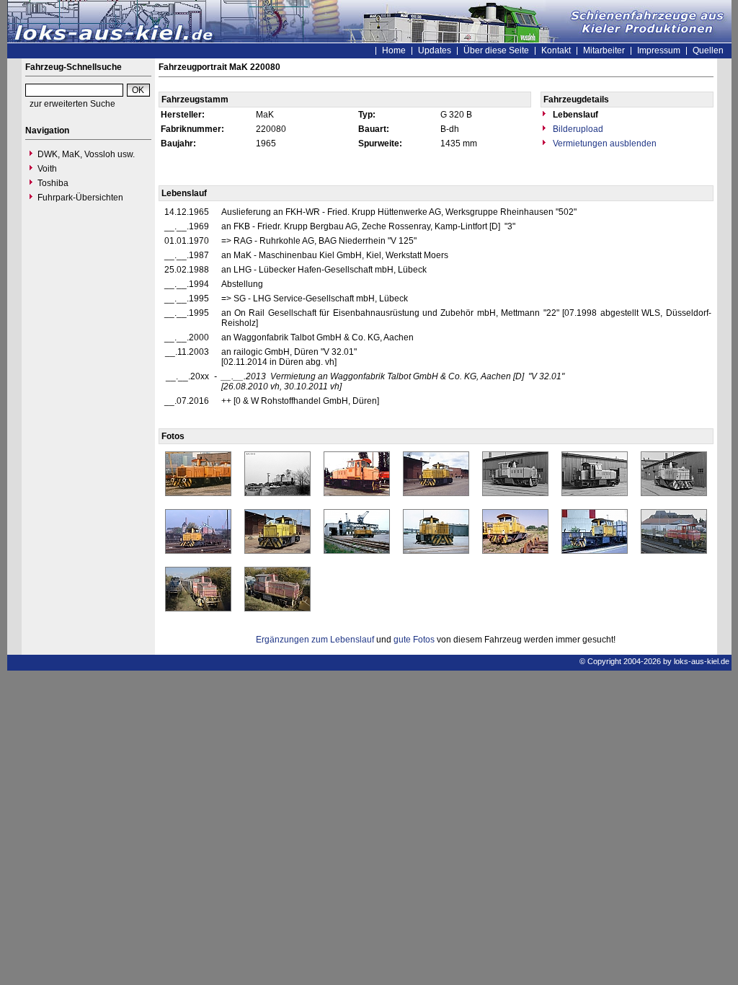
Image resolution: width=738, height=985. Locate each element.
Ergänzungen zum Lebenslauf (315, 640)
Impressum (658, 50)
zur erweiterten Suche (72, 104)
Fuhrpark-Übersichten (80, 198)
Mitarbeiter (604, 50)
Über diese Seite (496, 50)
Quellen (708, 50)
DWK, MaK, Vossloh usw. (86, 154)
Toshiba (52, 183)
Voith (47, 169)
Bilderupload (577, 129)
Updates (434, 50)
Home (394, 50)
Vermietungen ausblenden (604, 143)
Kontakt (556, 50)
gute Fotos (414, 640)
